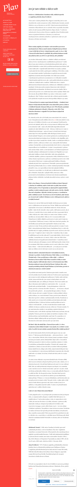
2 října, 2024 (31, 478)
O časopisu (6, 40)
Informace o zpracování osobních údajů (59, 484)
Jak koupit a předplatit (10, 38)
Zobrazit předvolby (68, 481)
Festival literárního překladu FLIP (9, 29)
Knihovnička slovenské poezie (9, 33)
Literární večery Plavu (9, 24)
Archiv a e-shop (7, 22)
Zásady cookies (48, 484)
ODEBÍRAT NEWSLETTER (12, 74)
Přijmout (44, 481)
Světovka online (8, 27)
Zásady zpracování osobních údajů (10, 86)
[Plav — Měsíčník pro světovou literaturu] (10, 9)
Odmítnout (56, 481)
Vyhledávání (6, 36)
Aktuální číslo (7, 20)
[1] (55, 120)
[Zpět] (30, 468)
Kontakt (5, 42)
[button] (74, 470)
